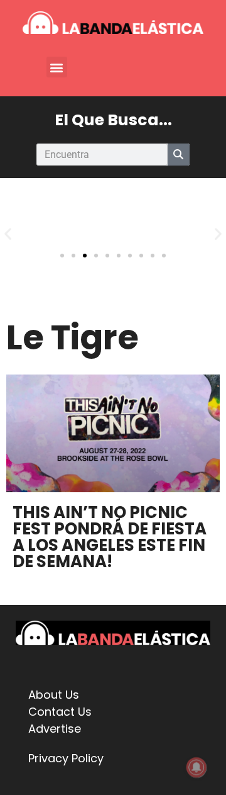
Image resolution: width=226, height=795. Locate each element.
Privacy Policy (66, 758)
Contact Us (60, 711)
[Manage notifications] (196, 767)
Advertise (54, 728)
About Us (53, 694)
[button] (56, 67)
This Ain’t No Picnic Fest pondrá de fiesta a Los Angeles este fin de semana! (110, 537)
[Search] (179, 155)
